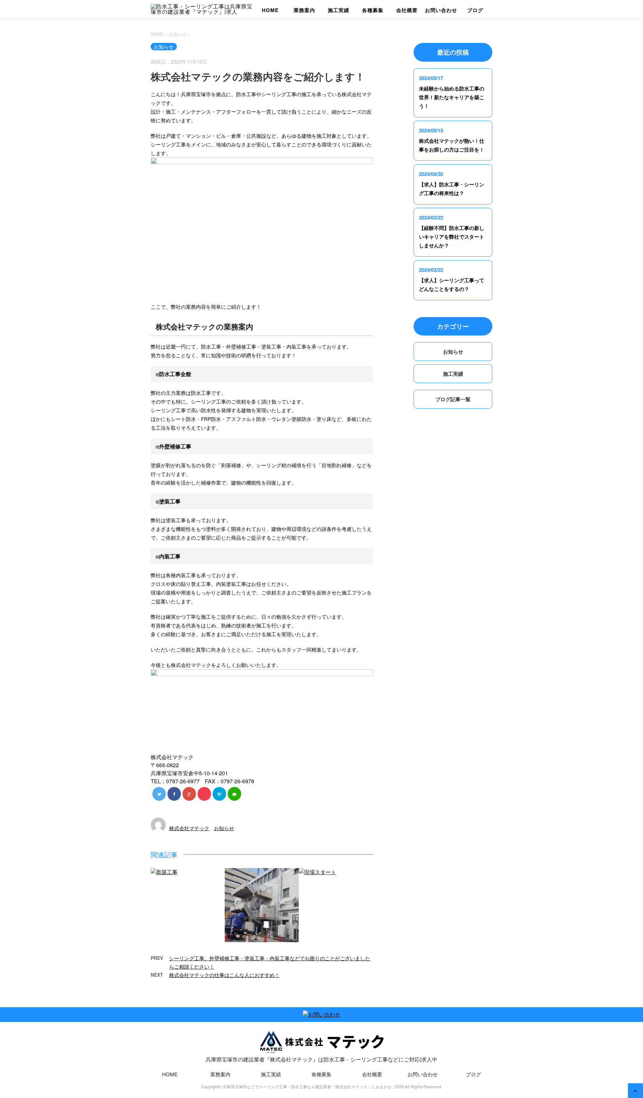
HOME (270, 10)
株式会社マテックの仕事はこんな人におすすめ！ (224, 974)
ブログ (475, 10)
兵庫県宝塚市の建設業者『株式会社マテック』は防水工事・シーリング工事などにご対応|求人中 (321, 1059)
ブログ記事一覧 (453, 399)
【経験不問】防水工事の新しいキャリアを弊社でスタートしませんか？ (451, 236)
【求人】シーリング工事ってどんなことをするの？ (451, 285)
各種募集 (372, 10)
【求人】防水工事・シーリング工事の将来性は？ (451, 189)
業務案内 (304, 10)
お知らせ (224, 828)
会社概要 (407, 10)
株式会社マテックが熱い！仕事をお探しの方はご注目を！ (451, 145)
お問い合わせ (441, 10)
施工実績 (338, 10)
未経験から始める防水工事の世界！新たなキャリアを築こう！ (451, 97)
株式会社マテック (189, 828)
